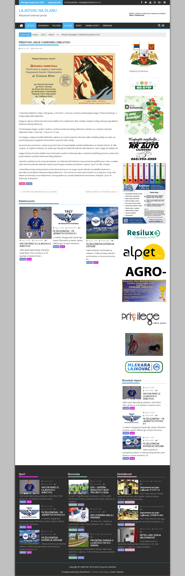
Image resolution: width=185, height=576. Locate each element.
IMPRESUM (107, 26)
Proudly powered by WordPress (76, 572)
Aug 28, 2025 (97, 509)
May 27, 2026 (146, 506)
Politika (56, 26)
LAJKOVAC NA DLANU (38, 10)
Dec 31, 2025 (97, 481)
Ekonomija (43, 26)
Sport (79, 26)
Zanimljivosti (92, 26)
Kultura (68, 26)
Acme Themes (117, 572)
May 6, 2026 (146, 529)
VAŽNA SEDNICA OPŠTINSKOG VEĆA (101, 192)
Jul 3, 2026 (145, 481)
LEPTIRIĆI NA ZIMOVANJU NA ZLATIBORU (39, 192)
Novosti (30, 26)
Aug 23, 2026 (26, 240)
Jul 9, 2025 (96, 534)
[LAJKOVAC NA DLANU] (21, 25)
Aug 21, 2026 (92, 241)
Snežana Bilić (37, 48)
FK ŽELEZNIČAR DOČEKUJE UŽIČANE (79, 2)
